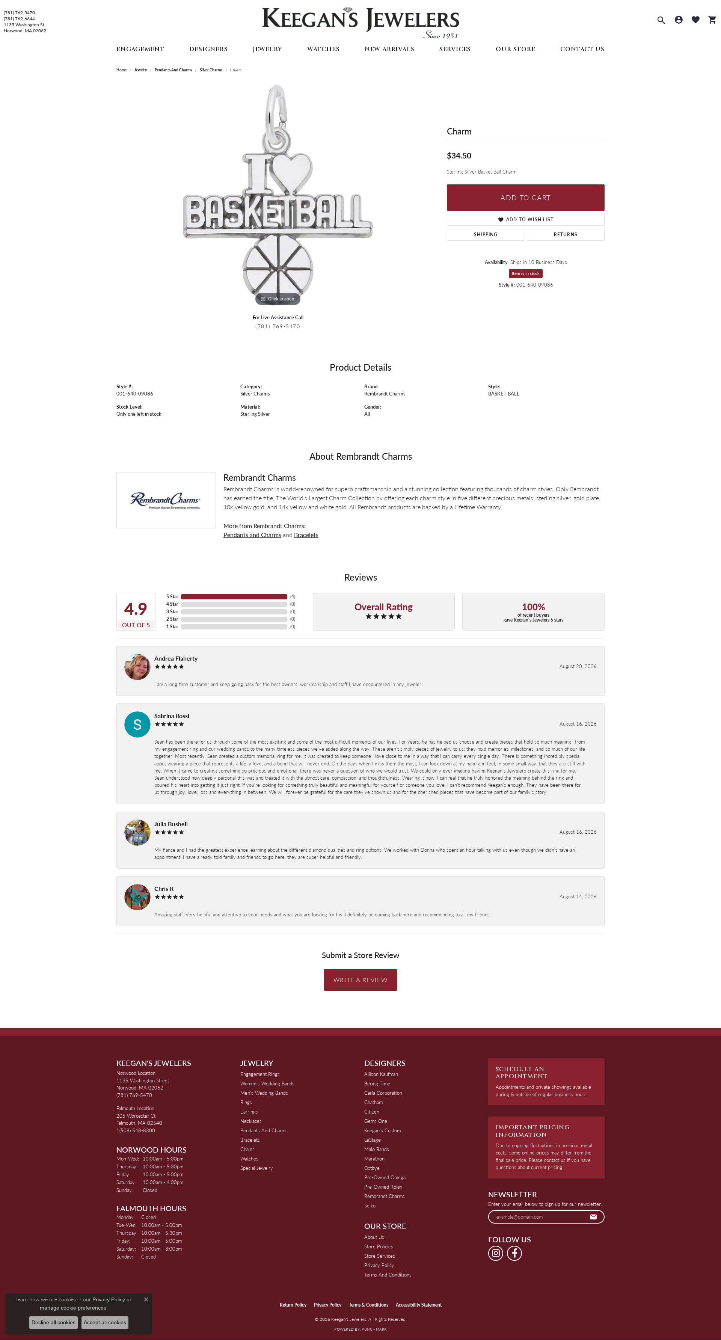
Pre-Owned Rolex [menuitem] (383, 1186)
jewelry (140, 69)
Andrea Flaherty (176, 658)
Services (455, 49)
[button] (661, 21)
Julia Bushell (171, 823)
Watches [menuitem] (249, 1158)
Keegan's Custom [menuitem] (382, 1130)
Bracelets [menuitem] (250, 1139)
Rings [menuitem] (246, 1102)
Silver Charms (211, 69)
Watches (323, 49)
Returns (566, 234)
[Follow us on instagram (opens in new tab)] (495, 1253)
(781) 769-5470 (19, 13)
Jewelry (267, 49)
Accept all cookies (105, 1322)
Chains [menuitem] (247, 1149)
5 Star (172, 596)
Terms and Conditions (388, 1274)
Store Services (379, 1255)
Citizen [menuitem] (371, 1111)
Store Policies (378, 1246)
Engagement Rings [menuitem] (260, 1073)
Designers (208, 49)
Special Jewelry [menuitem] (256, 1167)
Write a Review (360, 979)
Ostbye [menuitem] (372, 1167)
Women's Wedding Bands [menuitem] (267, 1083)
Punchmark (374, 1329)
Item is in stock (526, 273)
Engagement (140, 49)
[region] (278, 195)
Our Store (515, 49)
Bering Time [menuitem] (377, 1083)
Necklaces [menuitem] (251, 1120)
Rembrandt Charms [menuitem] (384, 1196)
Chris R (163, 888)
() (292, 596)
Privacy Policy (379, 1265)
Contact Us (582, 49)
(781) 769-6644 (19, 19)
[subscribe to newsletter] (594, 1217)
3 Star (172, 611)
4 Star (172, 604)
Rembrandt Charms (385, 393)
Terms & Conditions (368, 1305)
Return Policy (293, 1305)
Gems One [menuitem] (375, 1120)
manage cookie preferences (73, 1308)
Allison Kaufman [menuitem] (381, 1073)
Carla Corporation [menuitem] (383, 1092)
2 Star (172, 619)
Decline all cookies (53, 1322)
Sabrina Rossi (171, 715)
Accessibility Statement (419, 1305)
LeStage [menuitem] (372, 1139)
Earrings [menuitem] (249, 1111)
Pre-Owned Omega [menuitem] (385, 1177)
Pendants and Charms (173, 69)
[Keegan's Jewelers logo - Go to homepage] (360, 21)
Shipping (486, 234)
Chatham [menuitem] (373, 1102)
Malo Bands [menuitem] (376, 1149)
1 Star (172, 626)
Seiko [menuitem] (370, 1205)
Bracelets (306, 534)
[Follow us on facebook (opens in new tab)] (514, 1253)
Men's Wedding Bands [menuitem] (264, 1092)
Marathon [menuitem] (374, 1158)
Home (121, 69)
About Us (374, 1236)
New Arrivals (390, 49)
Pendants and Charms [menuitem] (264, 1130)
